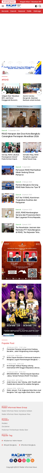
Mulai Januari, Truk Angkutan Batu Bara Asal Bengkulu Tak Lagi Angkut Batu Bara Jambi (24, 391)
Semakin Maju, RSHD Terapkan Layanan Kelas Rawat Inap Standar (31, 157)
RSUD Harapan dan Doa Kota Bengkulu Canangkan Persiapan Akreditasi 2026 (21, 135)
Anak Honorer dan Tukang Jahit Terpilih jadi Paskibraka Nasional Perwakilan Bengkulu (23, 383)
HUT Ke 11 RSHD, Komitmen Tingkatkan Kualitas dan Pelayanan (27, 200)
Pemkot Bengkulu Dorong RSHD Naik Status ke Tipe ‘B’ (28, 186)
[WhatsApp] (28, 461)
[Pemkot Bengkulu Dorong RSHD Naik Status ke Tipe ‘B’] (8, 185)
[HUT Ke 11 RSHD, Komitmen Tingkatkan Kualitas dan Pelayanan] (8, 199)
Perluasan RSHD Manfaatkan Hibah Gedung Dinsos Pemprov (28, 172)
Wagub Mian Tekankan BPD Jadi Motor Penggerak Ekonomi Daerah (10, 98)
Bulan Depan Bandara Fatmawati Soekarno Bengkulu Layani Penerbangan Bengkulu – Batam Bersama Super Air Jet (23, 358)
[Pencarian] (40, 6)
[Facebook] (11, 461)
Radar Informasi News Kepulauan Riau (16, 414)
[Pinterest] (20, 461)
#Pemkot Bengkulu (28, 445)
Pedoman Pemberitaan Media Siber (15, 430)
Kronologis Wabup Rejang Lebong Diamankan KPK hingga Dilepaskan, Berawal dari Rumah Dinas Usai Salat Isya (24, 367)
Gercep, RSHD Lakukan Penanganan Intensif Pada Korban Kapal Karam (10, 157)
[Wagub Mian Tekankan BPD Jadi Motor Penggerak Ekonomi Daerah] (11, 88)
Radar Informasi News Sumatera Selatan (17, 411)
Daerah (4, 130)
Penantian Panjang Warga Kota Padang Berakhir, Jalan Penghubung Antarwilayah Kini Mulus (23, 350)
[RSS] (32, 461)
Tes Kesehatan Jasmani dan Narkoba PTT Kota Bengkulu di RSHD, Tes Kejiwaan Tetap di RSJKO (28, 231)
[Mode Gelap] (36, 6)
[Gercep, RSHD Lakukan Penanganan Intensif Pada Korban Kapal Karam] (11, 147)
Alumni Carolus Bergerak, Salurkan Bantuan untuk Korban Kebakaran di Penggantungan (31, 98)
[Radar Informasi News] (13, 6)
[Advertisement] (21, 36)
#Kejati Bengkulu (10, 445)
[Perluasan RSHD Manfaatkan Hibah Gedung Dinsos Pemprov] (8, 171)
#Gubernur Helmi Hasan (13, 441)
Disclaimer (6, 426)
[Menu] (3, 6)
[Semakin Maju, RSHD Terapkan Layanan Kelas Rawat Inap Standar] (32, 147)
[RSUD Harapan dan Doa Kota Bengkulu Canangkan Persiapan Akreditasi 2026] (21, 116)
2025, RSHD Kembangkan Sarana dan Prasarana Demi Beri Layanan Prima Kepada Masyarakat (28, 216)
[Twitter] (15, 461)
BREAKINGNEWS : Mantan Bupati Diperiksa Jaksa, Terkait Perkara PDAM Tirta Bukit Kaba (23, 375)
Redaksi (4, 423)
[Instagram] (24, 461)
